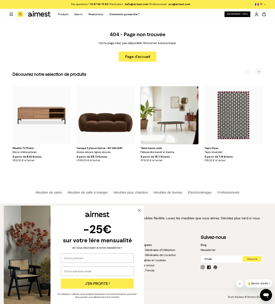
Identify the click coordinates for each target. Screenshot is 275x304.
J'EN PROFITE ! (97, 283)
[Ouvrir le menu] (11, 14)
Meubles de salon (49, 192)
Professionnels (228, 192)
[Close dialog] (139, 210)
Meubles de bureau (168, 192)
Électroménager (200, 192)
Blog (204, 245)
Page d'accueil (137, 56)
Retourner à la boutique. (159, 43)
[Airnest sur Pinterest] (215, 267)
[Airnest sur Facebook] (209, 267)
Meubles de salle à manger (88, 192)
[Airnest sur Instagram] (202, 267)
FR (261, 4)
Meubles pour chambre (131, 192)
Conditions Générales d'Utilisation (152, 250)
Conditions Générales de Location (152, 255)
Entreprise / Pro (237, 14)
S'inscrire (252, 259)
